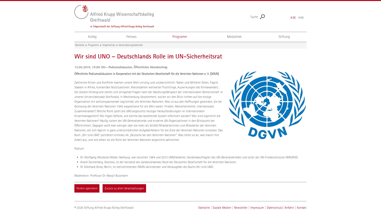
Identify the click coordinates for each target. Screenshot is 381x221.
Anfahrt (289, 207)
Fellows (131, 37)
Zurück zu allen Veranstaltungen (124, 188)
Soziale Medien (222, 207)
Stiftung (284, 37)
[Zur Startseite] (122, 16)
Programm (179, 37)
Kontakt (301, 207)
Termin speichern (86, 188)
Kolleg (92, 37)
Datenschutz (274, 207)
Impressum (257, 207)
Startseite (204, 207)
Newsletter (240, 207)
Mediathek (234, 37)
